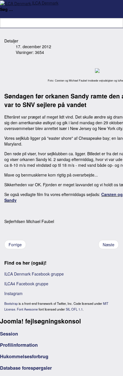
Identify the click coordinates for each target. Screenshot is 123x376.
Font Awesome (27, 309)
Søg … (6, 9)
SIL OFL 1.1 (74, 309)
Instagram (13, 293)
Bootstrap (11, 303)
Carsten (108, 194)
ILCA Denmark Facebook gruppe (34, 274)
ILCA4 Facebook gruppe (26, 283)
